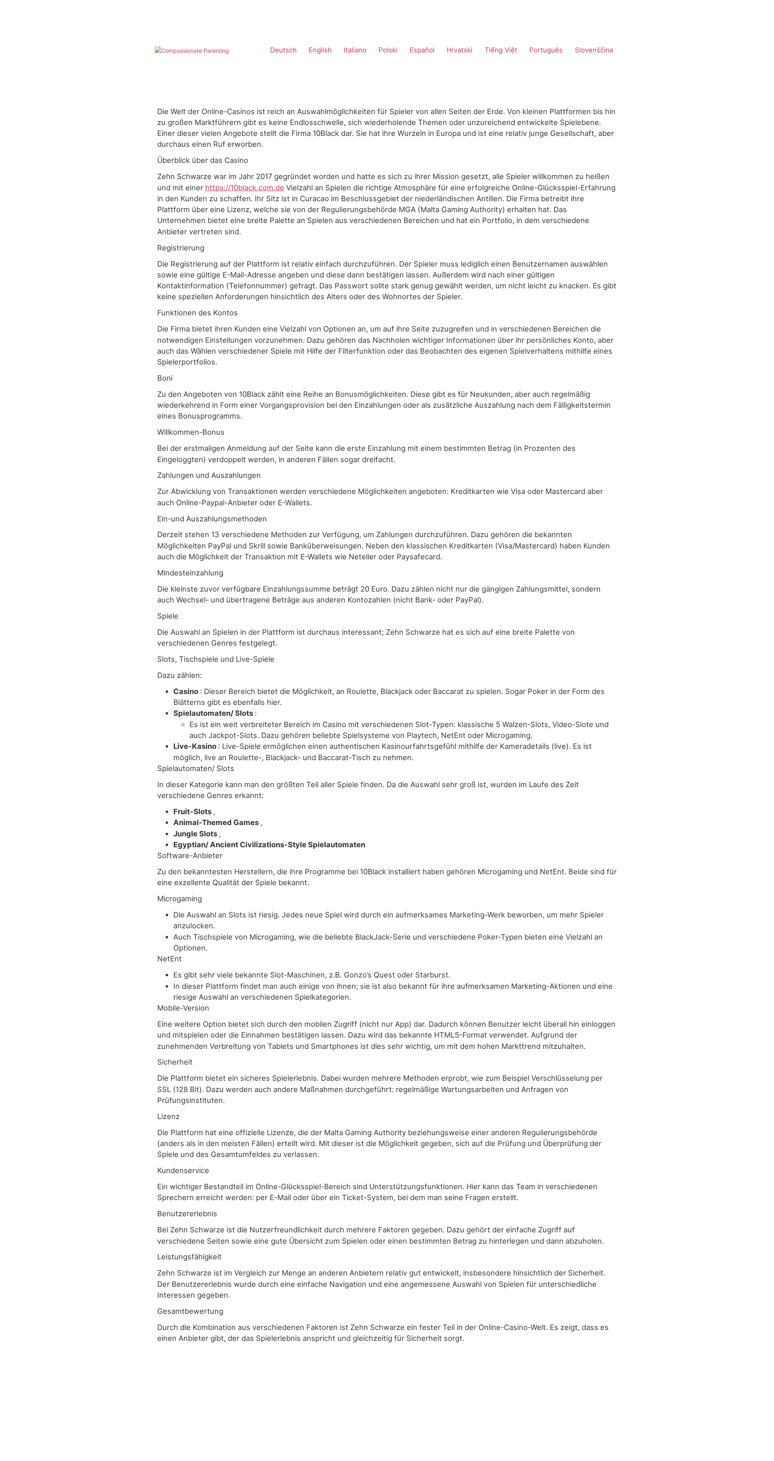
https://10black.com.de (244, 187)
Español (422, 50)
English (320, 50)
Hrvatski (459, 50)
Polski (388, 50)
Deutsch (283, 50)
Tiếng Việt (501, 50)
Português (546, 50)
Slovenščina (594, 50)
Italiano (355, 50)
